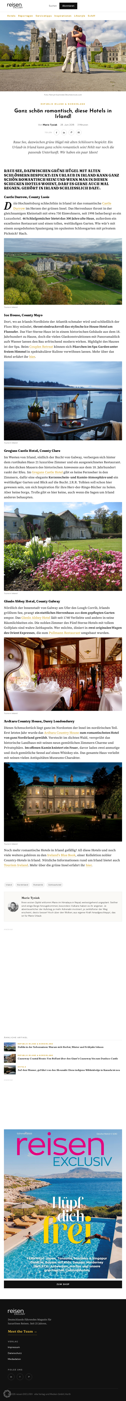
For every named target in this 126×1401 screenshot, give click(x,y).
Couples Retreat (41, 346)
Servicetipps (44, 15)
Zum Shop (63, 1284)
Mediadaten (14, 1359)
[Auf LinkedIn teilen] (64, 132)
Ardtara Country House (61, 732)
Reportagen (25, 15)
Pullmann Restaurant (64, 633)
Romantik (38, 884)
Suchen (53, 5)
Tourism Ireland (16, 865)
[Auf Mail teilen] (79, 132)
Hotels (11, 15)
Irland (9, 884)
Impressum (14, 1347)
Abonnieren (68, 5)
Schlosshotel (54, 884)
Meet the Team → (22, 1331)
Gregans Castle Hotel (47, 472)
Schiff (91, 15)
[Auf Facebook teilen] (56, 132)
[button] (7, 1394)
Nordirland (22, 884)
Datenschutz (15, 1353)
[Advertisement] (28, 981)
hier (32, 356)
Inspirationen (62, 15)
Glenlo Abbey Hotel (35, 617)
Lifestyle (79, 15)
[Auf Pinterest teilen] (71, 132)
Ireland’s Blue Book (61, 855)
